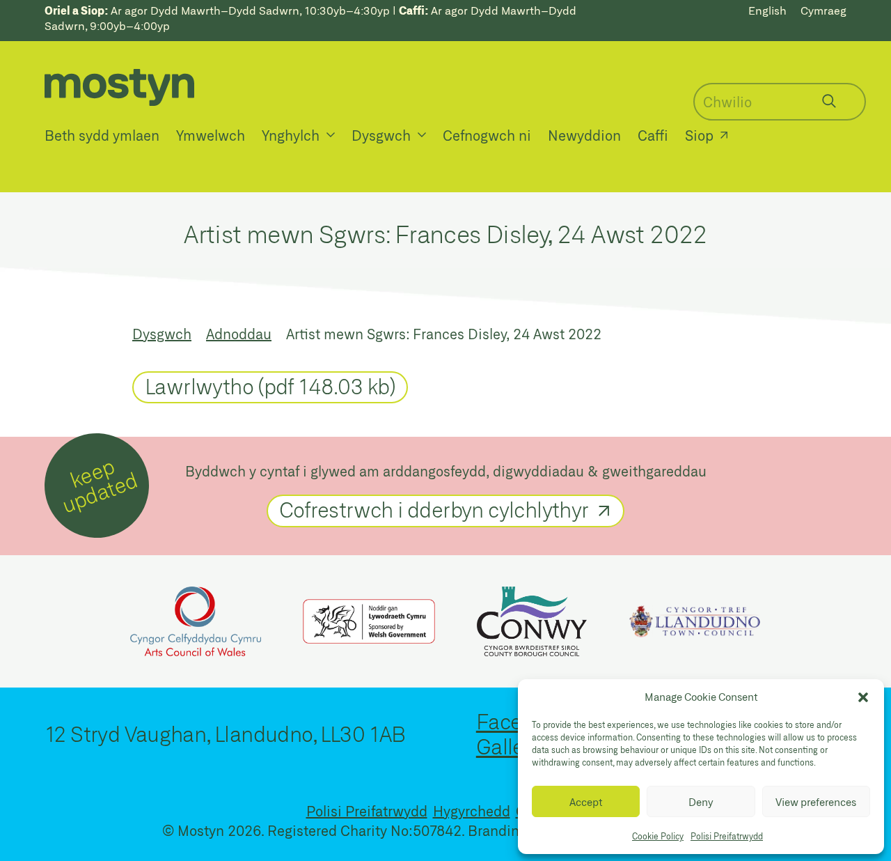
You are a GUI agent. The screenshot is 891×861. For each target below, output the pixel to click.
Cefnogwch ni (487, 135)
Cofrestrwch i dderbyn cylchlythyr (434, 509)
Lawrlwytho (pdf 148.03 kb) (270, 385)
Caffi (653, 135)
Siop (699, 135)
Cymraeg (823, 10)
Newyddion (584, 135)
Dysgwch (381, 135)
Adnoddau (238, 333)
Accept (586, 802)
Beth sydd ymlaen (102, 135)
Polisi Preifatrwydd (727, 836)
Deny (700, 802)
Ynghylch (291, 135)
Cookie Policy (658, 836)
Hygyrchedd (471, 810)
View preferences (815, 802)
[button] (863, 697)
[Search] (829, 101)
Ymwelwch (210, 135)
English (767, 10)
